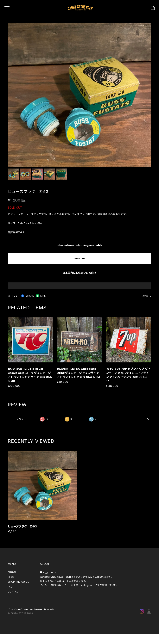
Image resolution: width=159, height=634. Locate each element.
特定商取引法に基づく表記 (42, 609)
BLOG (11, 577)
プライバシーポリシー (18, 609)
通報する (147, 295)
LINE (43, 295)
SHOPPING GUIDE (18, 581)
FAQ (10, 586)
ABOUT (12, 571)
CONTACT (14, 591)
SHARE (30, 295)
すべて (19, 418)
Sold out (79, 258)
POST (15, 295)
